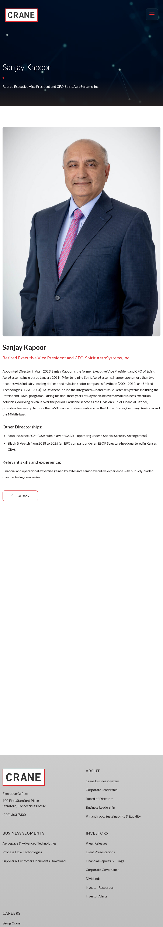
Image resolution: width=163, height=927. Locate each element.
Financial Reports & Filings (105, 861)
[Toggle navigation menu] (152, 14)
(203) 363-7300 (14, 814)
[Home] (21, 15)
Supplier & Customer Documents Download (34, 861)
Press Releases (96, 843)
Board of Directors (99, 799)
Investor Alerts (96, 896)
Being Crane (11, 923)
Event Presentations (100, 852)
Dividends (93, 878)
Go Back (22, 496)
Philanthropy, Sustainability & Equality (113, 816)
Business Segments (23, 833)
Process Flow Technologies (22, 852)
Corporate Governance (102, 869)
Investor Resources (100, 887)
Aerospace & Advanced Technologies (29, 843)
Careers (11, 913)
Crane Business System (102, 781)
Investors (97, 833)
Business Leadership (100, 807)
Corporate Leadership (102, 790)
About (93, 771)
